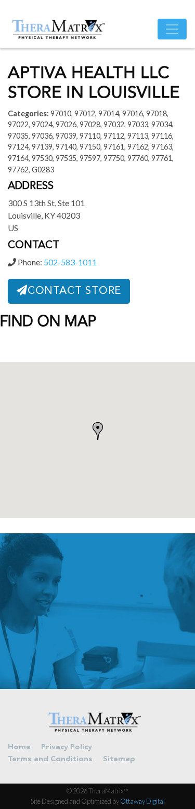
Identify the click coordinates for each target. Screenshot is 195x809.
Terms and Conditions (50, 759)
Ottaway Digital (142, 801)
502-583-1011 (70, 262)
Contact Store (74, 291)
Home (19, 747)
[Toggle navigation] (172, 29)
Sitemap (119, 759)
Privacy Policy (66, 747)
